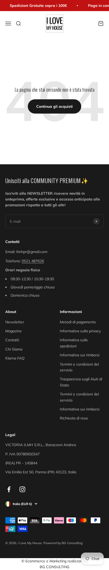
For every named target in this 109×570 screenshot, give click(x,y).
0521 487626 (33, 261)
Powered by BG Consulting (63, 543)
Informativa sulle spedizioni (74, 343)
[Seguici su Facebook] (8, 489)
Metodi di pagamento (78, 322)
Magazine (13, 331)
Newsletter (14, 322)
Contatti (12, 340)
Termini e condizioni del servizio (79, 367)
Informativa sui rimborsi (79, 355)
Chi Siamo (13, 349)
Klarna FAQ (15, 358)
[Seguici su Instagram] (22, 489)
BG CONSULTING (54, 566)
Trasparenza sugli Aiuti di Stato (81, 382)
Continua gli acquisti (54, 106)
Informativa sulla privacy (80, 331)
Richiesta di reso (74, 418)
